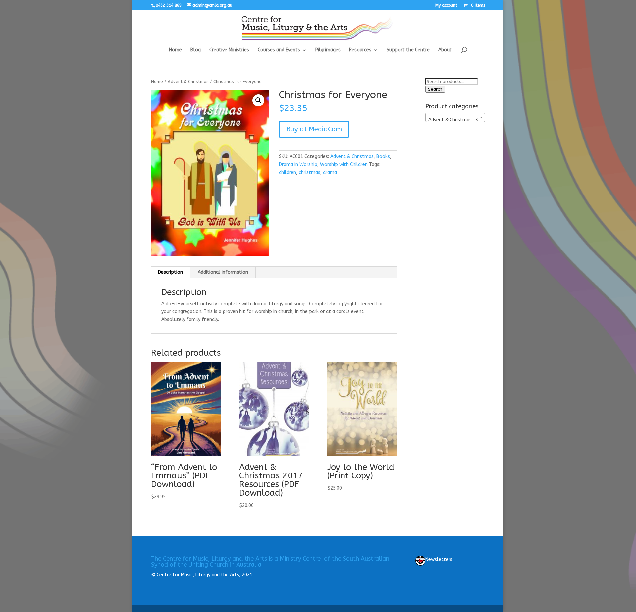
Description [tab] (170, 272)
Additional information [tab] (223, 272)
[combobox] (455, 117)
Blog (195, 50)
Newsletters (438, 559)
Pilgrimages (328, 50)
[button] (258, 100)
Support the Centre (408, 50)
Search (435, 89)
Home (175, 50)
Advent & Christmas (188, 81)
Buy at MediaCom (314, 129)
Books (383, 156)
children (287, 172)
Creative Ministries (229, 50)
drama (330, 172)
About (445, 50)
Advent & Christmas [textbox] (453, 120)
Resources (360, 50)
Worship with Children (344, 164)
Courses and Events (279, 50)
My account (446, 5)
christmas (309, 172)
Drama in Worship (298, 164)
